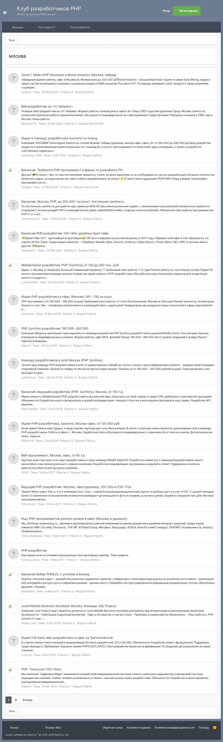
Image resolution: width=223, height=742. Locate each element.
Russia (14, 727)
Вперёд (27, 700)
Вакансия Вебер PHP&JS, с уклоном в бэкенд (55, 574)
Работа (89, 92)
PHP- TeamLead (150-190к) (41, 669)
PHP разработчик (34, 550)
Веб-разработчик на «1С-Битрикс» (47, 106)
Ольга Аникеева (31, 535)
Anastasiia (27, 313)
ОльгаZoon (28, 504)
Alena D (26, 345)
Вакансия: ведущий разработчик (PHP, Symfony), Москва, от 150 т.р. (72, 392)
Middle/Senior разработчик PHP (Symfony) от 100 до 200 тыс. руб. (70, 265)
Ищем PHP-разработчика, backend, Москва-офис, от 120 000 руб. (70, 423)
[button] (27, 27)
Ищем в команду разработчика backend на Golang (59, 138)
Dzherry (26, 92)
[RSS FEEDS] (103, 27)
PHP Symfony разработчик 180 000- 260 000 (54, 328)
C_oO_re (26, 654)
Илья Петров (29, 409)
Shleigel (26, 187)
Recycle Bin (96, 123)
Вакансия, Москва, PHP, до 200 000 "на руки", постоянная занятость (72, 201)
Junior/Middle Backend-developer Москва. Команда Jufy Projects (69, 606)
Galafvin (26, 686)
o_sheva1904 (29, 282)
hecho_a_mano (30, 559)
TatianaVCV (28, 250)
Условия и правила (139, 727)
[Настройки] (205, 11)
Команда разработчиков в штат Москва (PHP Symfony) (62, 360)
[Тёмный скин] (215, 11)
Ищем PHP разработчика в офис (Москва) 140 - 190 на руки (66, 296)
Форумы (18, 27)
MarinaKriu (28, 591)
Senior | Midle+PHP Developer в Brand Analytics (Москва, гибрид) (69, 75)
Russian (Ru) (53, 727)
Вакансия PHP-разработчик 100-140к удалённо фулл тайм (64, 233)
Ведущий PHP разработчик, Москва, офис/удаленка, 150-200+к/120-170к (76, 487)
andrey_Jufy (28, 623)
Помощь (204, 727)
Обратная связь (113, 727)
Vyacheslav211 (30, 218)
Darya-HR (27, 440)
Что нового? (47, 27)
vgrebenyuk (28, 377)
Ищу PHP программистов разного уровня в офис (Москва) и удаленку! (74, 518)
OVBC (25, 472)
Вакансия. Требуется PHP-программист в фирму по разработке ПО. (72, 170)
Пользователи (80, 27)
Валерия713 (29, 123)
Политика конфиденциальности (175, 727)
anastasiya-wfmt (31, 155)
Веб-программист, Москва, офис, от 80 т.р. (53, 455)
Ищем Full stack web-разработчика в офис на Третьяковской (67, 637)
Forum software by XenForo (37, 734)
